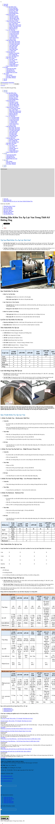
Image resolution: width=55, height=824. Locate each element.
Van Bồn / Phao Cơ (13, 62)
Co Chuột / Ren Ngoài (14, 44)
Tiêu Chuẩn (6, 73)
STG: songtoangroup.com (6, 776)
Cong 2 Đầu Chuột (13, 45)
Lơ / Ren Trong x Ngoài (14, 22)
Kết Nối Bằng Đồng (13, 13)
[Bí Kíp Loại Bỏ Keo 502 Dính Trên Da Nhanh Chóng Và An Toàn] (16, 728)
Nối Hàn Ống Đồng (13, 9)
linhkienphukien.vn (7, 708)
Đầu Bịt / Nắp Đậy (13, 27)
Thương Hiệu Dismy (14, 64)
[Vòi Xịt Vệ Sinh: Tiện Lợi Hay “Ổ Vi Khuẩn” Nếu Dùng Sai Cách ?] (17, 718)
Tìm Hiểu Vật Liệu (10, 71)
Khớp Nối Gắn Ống (10, 14)
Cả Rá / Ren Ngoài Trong (15, 26)
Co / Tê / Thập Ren (10, 30)
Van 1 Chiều (12, 60)
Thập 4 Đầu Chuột (13, 49)
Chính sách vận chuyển (8, 798)
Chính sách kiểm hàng (8, 802)
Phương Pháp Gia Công (11, 72)
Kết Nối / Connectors (11, 76)
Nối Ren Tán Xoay (10, 51)
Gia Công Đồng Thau (11, 6)
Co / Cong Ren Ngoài (14, 31)
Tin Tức (5, 78)
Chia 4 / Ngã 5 (12, 39)
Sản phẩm (5, 5)
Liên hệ (5, 80)
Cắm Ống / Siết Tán (13, 17)
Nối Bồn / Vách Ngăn (14, 53)
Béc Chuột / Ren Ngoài (14, 41)
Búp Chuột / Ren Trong (14, 42)
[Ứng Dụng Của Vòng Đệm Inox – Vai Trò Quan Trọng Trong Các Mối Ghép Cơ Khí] (20, 738)
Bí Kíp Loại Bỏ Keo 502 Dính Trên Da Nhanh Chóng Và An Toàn (16, 731)
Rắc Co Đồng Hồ (13, 54)
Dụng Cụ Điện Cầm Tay (11, 66)
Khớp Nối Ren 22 (13, 28)
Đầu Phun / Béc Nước (11, 57)
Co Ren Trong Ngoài (14, 33)
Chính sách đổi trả (7, 800)
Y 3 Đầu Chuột (12, 50)
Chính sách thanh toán (8, 801)
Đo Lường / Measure (11, 77)
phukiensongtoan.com (8, 709)
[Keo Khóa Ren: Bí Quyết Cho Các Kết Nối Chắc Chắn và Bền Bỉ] (16, 749)
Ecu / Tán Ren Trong (14, 55)
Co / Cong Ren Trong (14, 32)
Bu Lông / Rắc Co (13, 12)
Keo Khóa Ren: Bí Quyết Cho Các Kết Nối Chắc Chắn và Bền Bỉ (16, 751)
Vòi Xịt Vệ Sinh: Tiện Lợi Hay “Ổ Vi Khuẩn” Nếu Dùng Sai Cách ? (16, 721)
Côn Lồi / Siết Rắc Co (14, 19)
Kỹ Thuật (5, 67)
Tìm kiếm (17, 84)
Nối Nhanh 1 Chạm (13, 15)
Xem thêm (3, 727)
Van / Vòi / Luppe (10, 58)
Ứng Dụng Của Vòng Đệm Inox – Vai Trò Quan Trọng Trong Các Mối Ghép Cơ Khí (20, 741)
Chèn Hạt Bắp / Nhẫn (14, 18)
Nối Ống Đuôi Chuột (11, 40)
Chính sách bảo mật (7, 797)
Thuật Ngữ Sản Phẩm (11, 68)
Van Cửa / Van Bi (13, 59)
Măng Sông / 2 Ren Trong (15, 24)
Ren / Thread (9, 75)
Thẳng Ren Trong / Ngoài (12, 21)
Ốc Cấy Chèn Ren (13, 8)
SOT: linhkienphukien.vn (6, 780)
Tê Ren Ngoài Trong (14, 37)
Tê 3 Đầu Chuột (13, 48)
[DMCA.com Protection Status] (5, 819)
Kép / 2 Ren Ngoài (13, 23)
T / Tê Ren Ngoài (13, 35)
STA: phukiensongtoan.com (7, 778)
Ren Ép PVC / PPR (13, 10)
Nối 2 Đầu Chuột (13, 46)
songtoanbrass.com (7, 711)
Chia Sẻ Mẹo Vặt (10, 69)
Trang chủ (5, 4)
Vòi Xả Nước (12, 63)
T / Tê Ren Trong (13, 36)
